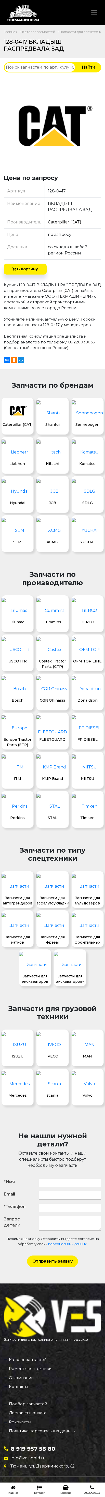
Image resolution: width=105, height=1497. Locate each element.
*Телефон (14, 1206)
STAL (52, 817)
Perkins (17, 817)
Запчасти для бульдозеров (87, 900)
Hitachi (52, 463)
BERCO (87, 622)
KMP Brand (52, 778)
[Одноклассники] (14, 360)
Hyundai (17, 503)
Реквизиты (20, 1421)
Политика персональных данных (42, 1430)
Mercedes (17, 1095)
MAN (87, 1056)
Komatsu (87, 463)
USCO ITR (17, 661)
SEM (17, 542)
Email (9, 1194)
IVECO (52, 1056)
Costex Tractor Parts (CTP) (52, 664)
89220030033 (81, 342)
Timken (87, 817)
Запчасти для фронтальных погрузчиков (87, 939)
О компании (21, 1377)
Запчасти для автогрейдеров (17, 900)
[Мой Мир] (21, 360)
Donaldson (87, 700)
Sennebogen (87, 424)
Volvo (88, 1095)
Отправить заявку (52, 1261)
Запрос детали (12, 1222)
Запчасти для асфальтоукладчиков (52, 900)
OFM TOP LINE (87, 661)
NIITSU (87, 778)
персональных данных (67, 1244)
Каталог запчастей (28, 1359)
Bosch (17, 700)
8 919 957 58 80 (33, 1448)
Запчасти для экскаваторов (35, 979)
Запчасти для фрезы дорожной (52, 939)
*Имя (9, 1181)
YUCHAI (87, 542)
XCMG (52, 542)
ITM (17, 778)
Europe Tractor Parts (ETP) (17, 742)
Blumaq (17, 622)
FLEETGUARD (52, 739)
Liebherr (17, 463)
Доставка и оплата (27, 1412)
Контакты (18, 1386)
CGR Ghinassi (52, 700)
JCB (52, 503)
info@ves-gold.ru (28, 1458)
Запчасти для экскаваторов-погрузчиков (70, 979)
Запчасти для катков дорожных (17, 939)
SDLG (87, 503)
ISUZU (17, 1056)
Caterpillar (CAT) (64, 222)
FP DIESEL (87, 739)
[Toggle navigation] (94, 13)
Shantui (52, 424)
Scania (52, 1095)
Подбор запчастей (28, 1403)
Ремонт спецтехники (30, 1368)
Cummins (52, 622)
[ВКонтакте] (7, 360)
